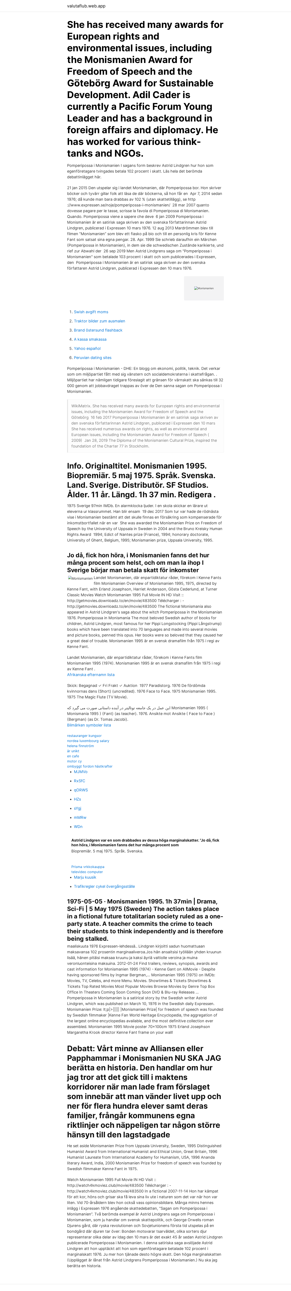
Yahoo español (87, 348)
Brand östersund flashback (98, 330)
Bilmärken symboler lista (89, 725)
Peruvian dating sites (92, 357)
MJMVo (81, 771)
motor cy (74, 761)
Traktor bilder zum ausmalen (99, 321)
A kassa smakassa (90, 339)
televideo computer (87, 872)
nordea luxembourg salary (88, 741)
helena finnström (80, 746)
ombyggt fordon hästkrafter (89, 766)
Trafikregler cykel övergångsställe (104, 886)
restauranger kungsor (84, 735)
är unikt (73, 751)
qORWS (81, 790)
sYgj (77, 808)
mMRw (80, 817)
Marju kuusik (85, 877)
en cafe (73, 756)
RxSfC (79, 781)
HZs (77, 799)
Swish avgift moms (91, 312)
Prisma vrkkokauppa (87, 867)
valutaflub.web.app (86, 6)
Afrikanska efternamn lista (91, 674)
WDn (78, 826)
